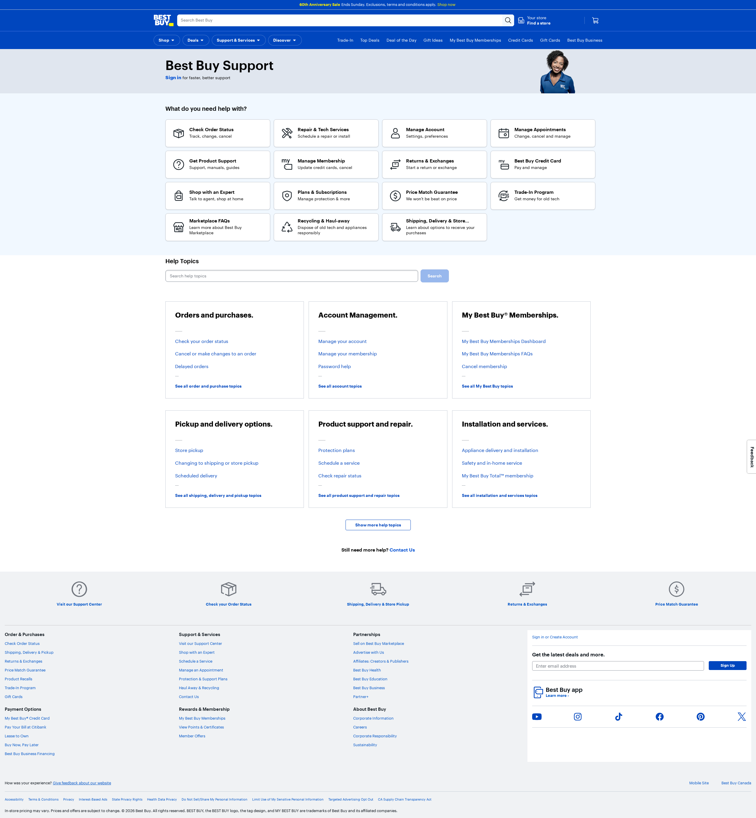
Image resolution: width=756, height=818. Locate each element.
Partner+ (361, 696)
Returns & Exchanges (23, 661)
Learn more (557, 695)
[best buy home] (164, 20)
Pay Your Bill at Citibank (25, 727)
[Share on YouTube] (537, 716)
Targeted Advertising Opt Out (350, 799)
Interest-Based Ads (93, 799)
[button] (534, 20)
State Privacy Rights (127, 799)
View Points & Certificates (201, 727)
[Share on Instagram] (577, 716)
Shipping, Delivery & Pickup (29, 652)
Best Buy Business (369, 687)
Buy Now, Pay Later (22, 744)
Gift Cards (13, 696)
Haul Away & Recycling (199, 687)
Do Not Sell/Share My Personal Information (214, 799)
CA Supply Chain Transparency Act (404, 799)
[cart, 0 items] (595, 20)
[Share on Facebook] (659, 716)
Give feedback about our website (82, 783)
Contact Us (189, 696)
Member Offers (192, 736)
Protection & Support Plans (203, 678)
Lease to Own (17, 736)
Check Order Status (22, 643)
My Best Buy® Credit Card (27, 718)
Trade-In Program (20, 687)
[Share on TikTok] (618, 716)
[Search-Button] (508, 20)
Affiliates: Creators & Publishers (380, 661)
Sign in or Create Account (555, 637)
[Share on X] (742, 716)
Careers (360, 727)
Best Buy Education (370, 678)
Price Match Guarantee (25, 670)
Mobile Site (699, 783)
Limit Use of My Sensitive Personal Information (288, 799)
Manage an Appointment (201, 670)
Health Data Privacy (162, 799)
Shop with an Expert (197, 652)
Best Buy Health (367, 670)
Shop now (446, 4)
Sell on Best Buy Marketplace (378, 643)
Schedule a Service (195, 661)
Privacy (68, 799)
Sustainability (365, 744)
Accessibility (14, 799)
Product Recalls (18, 678)
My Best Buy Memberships (202, 718)
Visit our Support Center (200, 643)
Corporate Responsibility (375, 736)
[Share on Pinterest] (701, 716)
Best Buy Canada (736, 783)
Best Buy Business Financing (30, 753)
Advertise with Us (368, 652)
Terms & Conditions (43, 799)
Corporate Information (373, 718)
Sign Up (728, 665)
